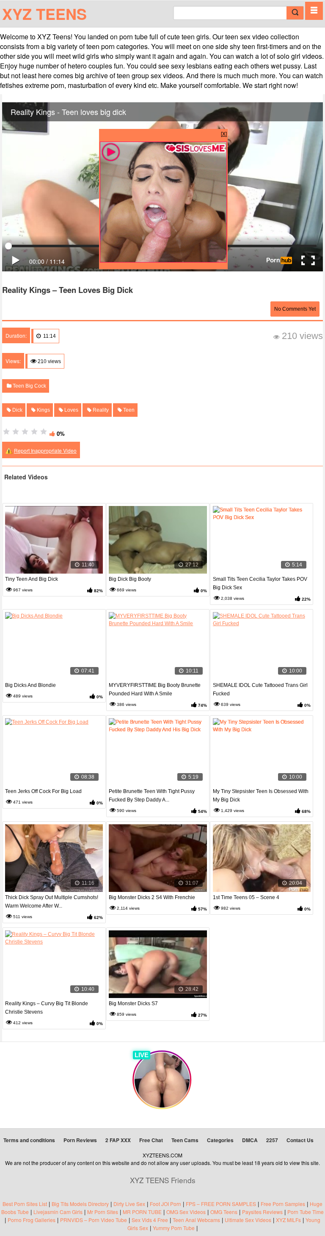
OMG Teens (223, 1211)
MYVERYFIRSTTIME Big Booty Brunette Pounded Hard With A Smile (155, 689)
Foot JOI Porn (165, 1203)
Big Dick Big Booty (130, 579)
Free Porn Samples (283, 1203)
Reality (100, 410)
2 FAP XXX (118, 1140)
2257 (272, 1140)
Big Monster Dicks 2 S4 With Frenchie (152, 897)
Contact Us (300, 1140)
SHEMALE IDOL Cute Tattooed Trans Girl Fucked (260, 689)
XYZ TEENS (44, 14)
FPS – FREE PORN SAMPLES (221, 1203)
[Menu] (314, 10)
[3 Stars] (25, 431)
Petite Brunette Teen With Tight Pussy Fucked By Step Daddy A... (152, 795)
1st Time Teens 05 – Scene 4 (246, 897)
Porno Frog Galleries (31, 1219)
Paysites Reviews (262, 1211)
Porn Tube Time (305, 1211)
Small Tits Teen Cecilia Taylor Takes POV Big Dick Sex (260, 583)
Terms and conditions (29, 1140)
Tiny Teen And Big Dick (31, 579)
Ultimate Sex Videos (248, 1219)
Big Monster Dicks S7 (133, 1003)
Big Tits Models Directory (80, 1203)
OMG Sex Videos (186, 1211)
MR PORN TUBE (142, 1211)
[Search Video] (294, 12)
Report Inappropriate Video (45, 450)
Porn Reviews (80, 1140)
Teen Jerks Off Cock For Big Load (43, 791)
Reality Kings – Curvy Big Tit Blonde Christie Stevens (46, 1008)
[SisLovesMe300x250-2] (163, 260)
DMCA (250, 1140)
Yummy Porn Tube (174, 1227)
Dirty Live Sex (129, 1203)
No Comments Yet (295, 309)
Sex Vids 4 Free (150, 1219)
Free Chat (151, 1140)
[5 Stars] (43, 431)
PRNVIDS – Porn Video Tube (93, 1219)
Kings (43, 410)
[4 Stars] (34, 431)
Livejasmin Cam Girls (58, 1211)
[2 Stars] (15, 431)
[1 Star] (6, 431)
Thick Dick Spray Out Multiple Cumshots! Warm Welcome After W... (51, 901)
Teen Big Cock (28, 386)
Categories (220, 1140)
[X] (224, 133)
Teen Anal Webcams (196, 1219)
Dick (16, 410)
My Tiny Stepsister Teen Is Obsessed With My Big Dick (260, 795)
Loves (70, 410)
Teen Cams (184, 1140)
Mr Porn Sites (102, 1211)
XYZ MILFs (288, 1219)
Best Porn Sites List (25, 1203)
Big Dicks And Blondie (30, 685)
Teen (128, 410)
